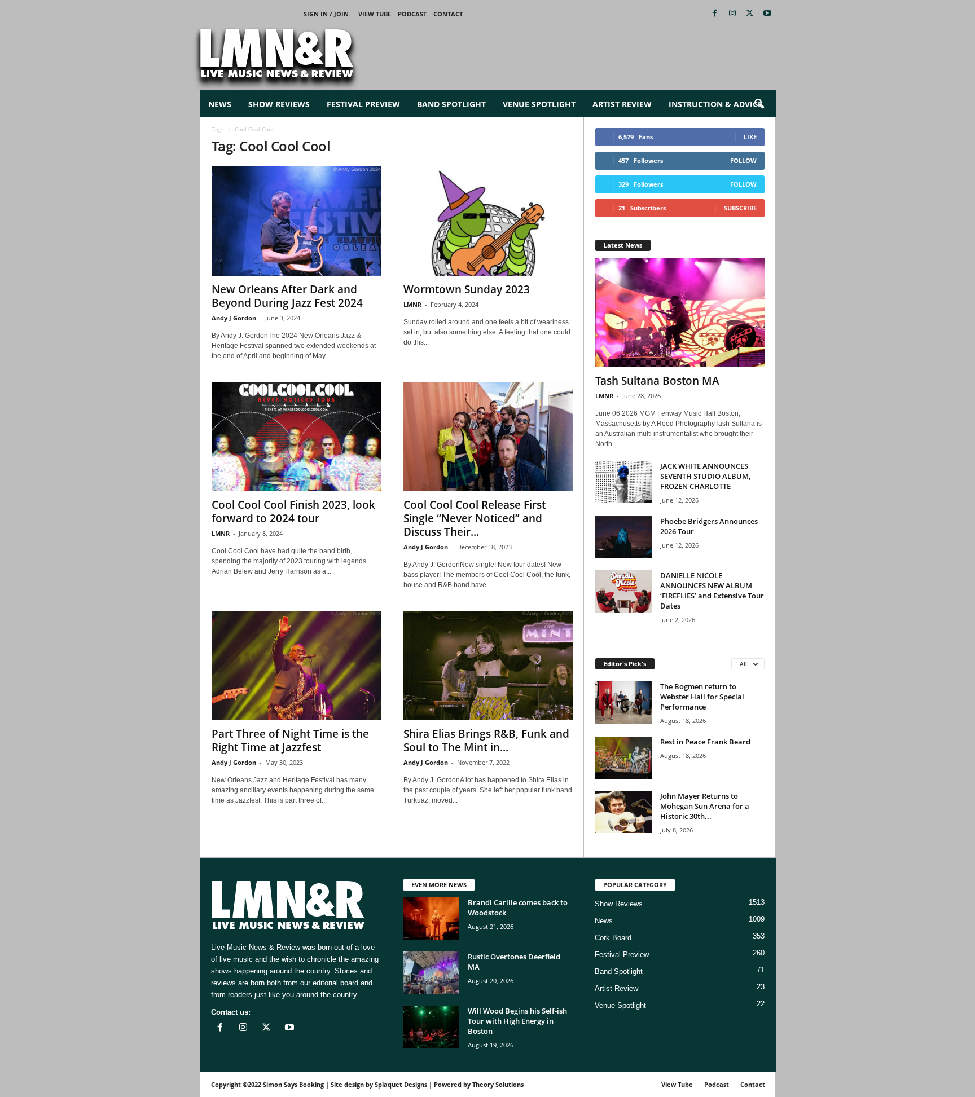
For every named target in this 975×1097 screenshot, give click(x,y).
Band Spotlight (451, 104)
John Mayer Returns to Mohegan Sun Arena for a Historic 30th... (704, 806)
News (219, 104)
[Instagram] (732, 14)
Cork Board (613, 937)
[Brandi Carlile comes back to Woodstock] (431, 918)
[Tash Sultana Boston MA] (680, 312)
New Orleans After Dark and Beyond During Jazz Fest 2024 (287, 296)
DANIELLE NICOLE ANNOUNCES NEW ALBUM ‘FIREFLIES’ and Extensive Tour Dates (712, 590)
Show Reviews (279, 104)
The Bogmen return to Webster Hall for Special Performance (702, 696)
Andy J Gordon (234, 318)
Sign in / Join (326, 14)
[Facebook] (715, 14)
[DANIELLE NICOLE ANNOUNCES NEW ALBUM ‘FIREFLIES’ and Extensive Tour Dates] (623, 591)
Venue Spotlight (539, 104)
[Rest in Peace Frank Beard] (623, 758)
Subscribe (740, 208)
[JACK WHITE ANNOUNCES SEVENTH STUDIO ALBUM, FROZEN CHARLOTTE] (623, 482)
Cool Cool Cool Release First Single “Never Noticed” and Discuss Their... (474, 518)
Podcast (412, 14)
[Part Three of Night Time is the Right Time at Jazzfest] (296, 665)
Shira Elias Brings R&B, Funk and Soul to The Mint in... (486, 740)
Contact (448, 14)
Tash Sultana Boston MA (657, 380)
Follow (743, 160)
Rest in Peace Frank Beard (705, 742)
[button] (758, 104)
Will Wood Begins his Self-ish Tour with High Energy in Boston (517, 1021)
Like (750, 137)
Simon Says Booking (293, 1084)
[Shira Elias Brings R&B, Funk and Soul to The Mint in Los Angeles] (488, 665)
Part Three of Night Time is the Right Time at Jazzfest (290, 740)
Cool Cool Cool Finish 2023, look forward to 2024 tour (293, 511)
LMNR (412, 304)
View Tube (374, 14)
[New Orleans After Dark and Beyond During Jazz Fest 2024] (296, 221)
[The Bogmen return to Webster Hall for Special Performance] (623, 702)
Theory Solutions (498, 1084)
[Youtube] (767, 14)
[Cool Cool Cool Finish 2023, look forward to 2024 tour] (296, 436)
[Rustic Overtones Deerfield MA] (431, 972)
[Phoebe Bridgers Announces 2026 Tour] (623, 537)
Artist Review (622, 104)
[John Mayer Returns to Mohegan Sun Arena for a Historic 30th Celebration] (623, 812)
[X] (750, 14)
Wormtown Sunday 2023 (466, 289)
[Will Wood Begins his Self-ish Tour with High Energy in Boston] (431, 1027)
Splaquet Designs (401, 1084)
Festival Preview (363, 104)
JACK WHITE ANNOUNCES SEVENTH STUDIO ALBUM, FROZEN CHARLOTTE (705, 476)
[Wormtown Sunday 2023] (488, 221)
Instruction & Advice (715, 104)
